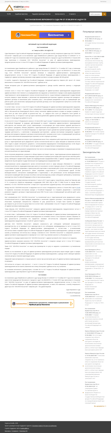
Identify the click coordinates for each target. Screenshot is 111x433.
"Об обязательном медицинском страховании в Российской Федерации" (94, 98)
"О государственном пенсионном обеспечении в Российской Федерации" (94, 144)
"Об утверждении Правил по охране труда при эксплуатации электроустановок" (95, 110)
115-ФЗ (50, 121)
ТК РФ (9, 14)
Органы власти (60, 14)
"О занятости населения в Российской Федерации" (94, 121)
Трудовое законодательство (41, 14)
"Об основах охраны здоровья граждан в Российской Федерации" (94, 132)
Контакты (103, 1)
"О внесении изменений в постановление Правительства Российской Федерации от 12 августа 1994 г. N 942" (94, 299)
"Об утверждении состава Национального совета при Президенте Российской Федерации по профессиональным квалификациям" (94, 281)
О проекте (72, 14)
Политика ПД (23, 431)
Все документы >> (100, 406)
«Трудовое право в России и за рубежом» (44, 426)
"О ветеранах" (93, 51)
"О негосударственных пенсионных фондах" (94, 41)
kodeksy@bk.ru (24, 428)
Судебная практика (21, 14)
